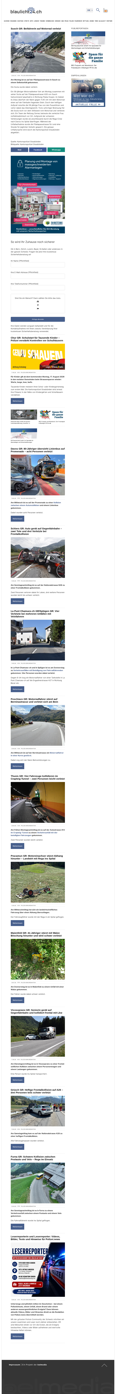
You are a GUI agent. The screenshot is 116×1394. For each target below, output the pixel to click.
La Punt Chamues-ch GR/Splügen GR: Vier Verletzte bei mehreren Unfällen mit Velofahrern (35, 614)
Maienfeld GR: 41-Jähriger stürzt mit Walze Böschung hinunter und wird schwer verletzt (36, 934)
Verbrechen (50, 21)
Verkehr (57, 21)
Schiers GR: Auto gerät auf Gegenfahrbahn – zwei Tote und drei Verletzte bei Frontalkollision (36, 531)
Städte (26, 21)
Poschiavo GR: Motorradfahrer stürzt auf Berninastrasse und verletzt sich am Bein (34, 700)
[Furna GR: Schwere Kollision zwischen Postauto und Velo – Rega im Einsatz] (38, 1183)
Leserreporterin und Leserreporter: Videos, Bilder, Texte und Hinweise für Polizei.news (35, 1238)
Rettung (86, 21)
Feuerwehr (78, 21)
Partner (109, 21)
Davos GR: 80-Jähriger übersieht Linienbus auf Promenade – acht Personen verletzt (38, 450)
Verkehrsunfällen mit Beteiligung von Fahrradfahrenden (38, 670)
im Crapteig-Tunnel (19, 832)
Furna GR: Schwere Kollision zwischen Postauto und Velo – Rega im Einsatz (33, 1158)
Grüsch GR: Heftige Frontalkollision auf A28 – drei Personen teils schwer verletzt (37, 1091)
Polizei (71, 21)
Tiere (96, 21)
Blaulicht (102, 21)
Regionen (13, 21)
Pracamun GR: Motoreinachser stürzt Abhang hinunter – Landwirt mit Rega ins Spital (37, 857)
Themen (42, 21)
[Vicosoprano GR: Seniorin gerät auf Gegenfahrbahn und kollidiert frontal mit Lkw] (38, 1036)
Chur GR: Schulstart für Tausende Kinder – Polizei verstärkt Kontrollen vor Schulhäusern (37, 339)
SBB (62, 21)
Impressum (14, 1365)
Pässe (66, 21)
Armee (91, 21)
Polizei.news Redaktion (28, 75)
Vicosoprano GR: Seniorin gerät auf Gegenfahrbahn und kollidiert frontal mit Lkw (36, 1011)
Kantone (20, 21)
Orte (31, 21)
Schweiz (7, 21)
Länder (36, 21)
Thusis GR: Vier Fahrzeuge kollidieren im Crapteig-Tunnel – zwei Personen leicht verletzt (38, 777)
